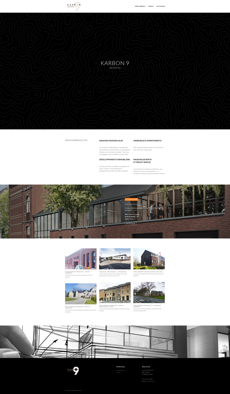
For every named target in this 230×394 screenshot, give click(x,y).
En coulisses (161, 6)
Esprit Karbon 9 (140, 6)
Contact (151, 6)
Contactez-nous (115, 344)
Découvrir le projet (130, 223)
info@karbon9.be (150, 381)
